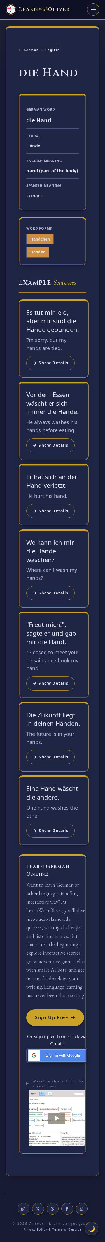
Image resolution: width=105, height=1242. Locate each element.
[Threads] (53, 1209)
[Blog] (23, 1209)
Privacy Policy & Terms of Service (52, 1229)
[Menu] (93, 9)
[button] (56, 1118)
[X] (38, 1209)
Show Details (53, 362)
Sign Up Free (51, 1017)
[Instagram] (82, 1209)
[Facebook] (67, 1209)
